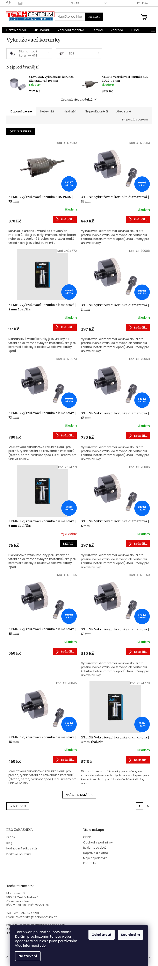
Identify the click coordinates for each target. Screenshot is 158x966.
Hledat (94, 17)
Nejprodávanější (96, 111)
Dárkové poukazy (18, 854)
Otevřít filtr (20, 131)
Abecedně (123, 111)
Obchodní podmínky (98, 843)
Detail (68, 543)
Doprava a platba (95, 853)
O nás (75, 3)
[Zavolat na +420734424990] (12, 3)
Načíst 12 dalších (79, 795)
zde (43, 945)
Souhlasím (130, 934)
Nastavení (28, 956)
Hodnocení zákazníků (21, 848)
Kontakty (89, 863)
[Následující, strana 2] (139, 806)
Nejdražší (70, 111)
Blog (9, 843)
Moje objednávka (95, 858)
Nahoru (19, 806)
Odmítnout (102, 934)
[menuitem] (16, 30)
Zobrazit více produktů (77, 99)
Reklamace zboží (95, 848)
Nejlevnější (47, 111)
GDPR (87, 837)
